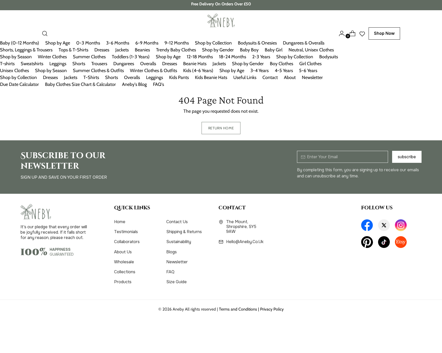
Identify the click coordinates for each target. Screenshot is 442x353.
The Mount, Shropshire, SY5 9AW (241, 226)
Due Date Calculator (19, 84)
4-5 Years (284, 70)
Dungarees (123, 63)
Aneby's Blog (134, 84)
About (290, 77)
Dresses (101, 50)
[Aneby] (221, 20)
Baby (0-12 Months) (19, 43)
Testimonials (126, 231)
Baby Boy (249, 50)
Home (119, 221)
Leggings (57, 63)
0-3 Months (88, 43)
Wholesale (124, 261)
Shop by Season (16, 57)
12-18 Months (200, 57)
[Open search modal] (45, 33)
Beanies (142, 50)
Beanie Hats (194, 63)
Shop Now (384, 33)
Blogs (171, 251)
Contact (270, 77)
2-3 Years (261, 57)
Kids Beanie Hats (211, 77)
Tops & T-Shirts (73, 50)
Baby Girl (273, 50)
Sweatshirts (32, 63)
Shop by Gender (218, 50)
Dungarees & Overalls (303, 43)
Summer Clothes (89, 57)
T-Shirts (91, 77)
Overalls (148, 63)
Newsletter (312, 77)
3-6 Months (117, 43)
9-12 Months (176, 43)
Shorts (78, 63)
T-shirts (7, 63)
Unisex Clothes (14, 70)
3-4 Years (259, 70)
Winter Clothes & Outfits (153, 70)
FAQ (170, 271)
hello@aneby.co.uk (244, 241)
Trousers (99, 63)
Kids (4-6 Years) (198, 70)
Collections (124, 271)
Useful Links (244, 77)
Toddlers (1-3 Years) (131, 57)
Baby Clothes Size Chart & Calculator (80, 84)
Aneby (178, 309)
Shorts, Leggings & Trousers (26, 50)
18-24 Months (232, 57)
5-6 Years (308, 70)
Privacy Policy (272, 309)
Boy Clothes (281, 63)
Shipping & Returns (184, 231)
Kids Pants (179, 77)
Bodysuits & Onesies (257, 43)
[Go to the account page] (340, 33)
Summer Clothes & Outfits (98, 70)
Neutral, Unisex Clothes (311, 50)
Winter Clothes (52, 57)
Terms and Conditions (238, 309)
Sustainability (178, 241)
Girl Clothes (310, 63)
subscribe (407, 157)
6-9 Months (146, 43)
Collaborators (127, 241)
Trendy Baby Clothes (176, 50)
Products (122, 281)
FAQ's (158, 84)
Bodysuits (328, 57)
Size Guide (176, 281)
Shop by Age (57, 43)
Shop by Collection (213, 43)
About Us (123, 251)
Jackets (122, 50)
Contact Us (177, 221)
